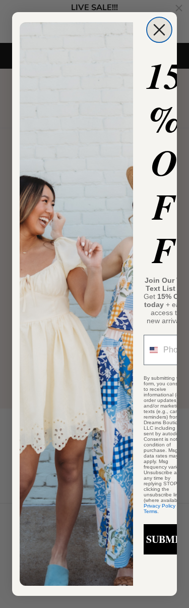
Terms (150, 511)
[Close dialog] (159, 29)
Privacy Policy (159, 506)
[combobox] (151, 350)
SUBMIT (165, 539)
